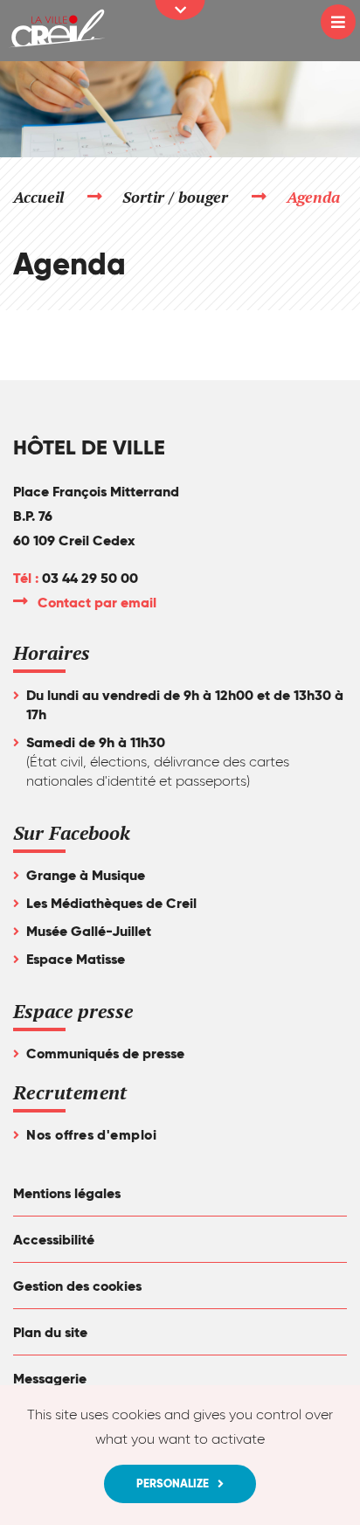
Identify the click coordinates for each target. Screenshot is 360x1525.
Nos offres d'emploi (91, 1135)
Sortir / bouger (176, 196)
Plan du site (50, 1332)
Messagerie (50, 1378)
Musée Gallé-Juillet (88, 931)
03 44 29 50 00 (90, 578)
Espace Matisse (75, 959)
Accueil (38, 196)
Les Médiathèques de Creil (111, 903)
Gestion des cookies (77, 1286)
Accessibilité (53, 1239)
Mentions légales (67, 1193)
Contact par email (97, 602)
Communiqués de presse (105, 1053)
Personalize (172, 1483)
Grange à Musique (85, 875)
